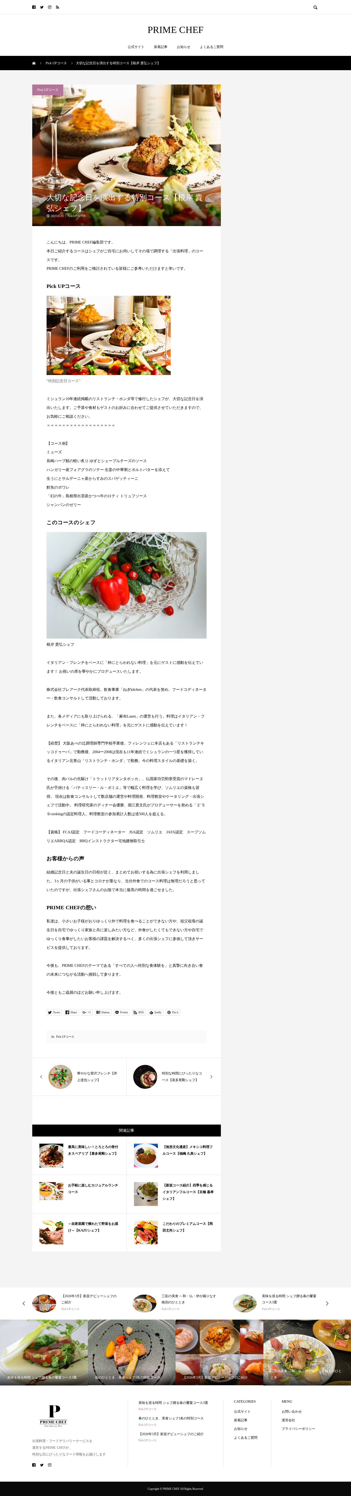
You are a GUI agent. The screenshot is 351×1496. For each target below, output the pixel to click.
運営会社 (288, 1420)
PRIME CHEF (175, 30)
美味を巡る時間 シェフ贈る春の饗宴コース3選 (173, 1403)
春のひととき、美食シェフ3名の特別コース (171, 1418)
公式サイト (136, 47)
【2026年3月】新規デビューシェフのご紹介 (171, 1434)
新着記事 (160, 47)
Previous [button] (23, 1303)
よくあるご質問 (211, 47)
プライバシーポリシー (298, 1429)
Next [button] (327, 1303)
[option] (75, 1303)
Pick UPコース (47, 90)
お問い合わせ (292, 1411)
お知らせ (183, 47)
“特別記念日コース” (63, 381)
